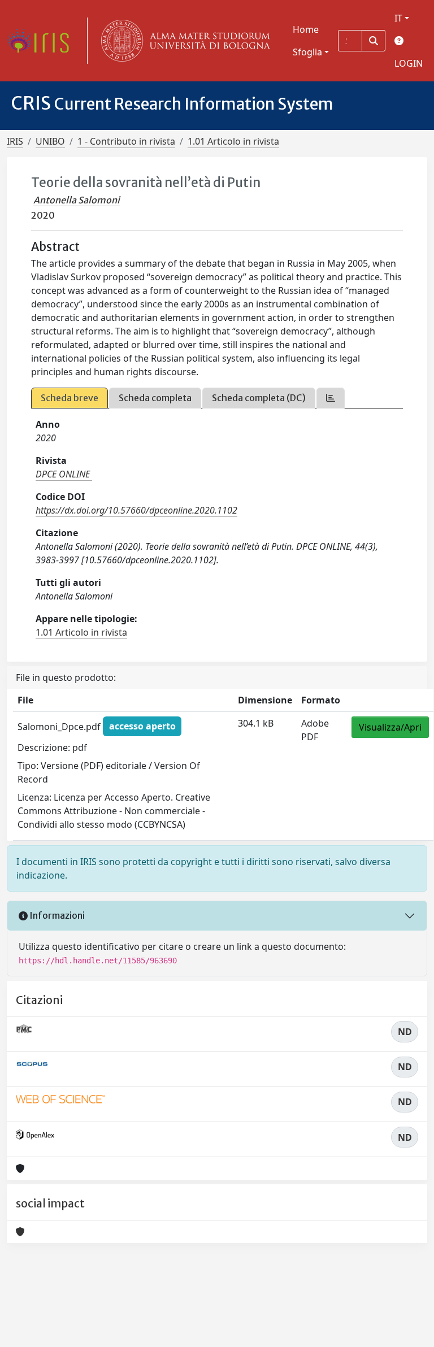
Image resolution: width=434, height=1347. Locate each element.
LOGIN (408, 63)
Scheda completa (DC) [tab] (259, 397)
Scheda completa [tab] (155, 397)
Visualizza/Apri (390, 727)
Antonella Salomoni (76, 200)
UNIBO (50, 141)
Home (306, 29)
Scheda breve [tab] (69, 397)
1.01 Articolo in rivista (233, 141)
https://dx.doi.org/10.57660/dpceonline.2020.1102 (136, 510)
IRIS (15, 141)
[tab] (330, 398)
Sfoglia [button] (307, 52)
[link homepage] (42, 41)
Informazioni (56, 915)
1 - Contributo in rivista (126, 141)
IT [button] (398, 18)
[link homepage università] (183, 41)
